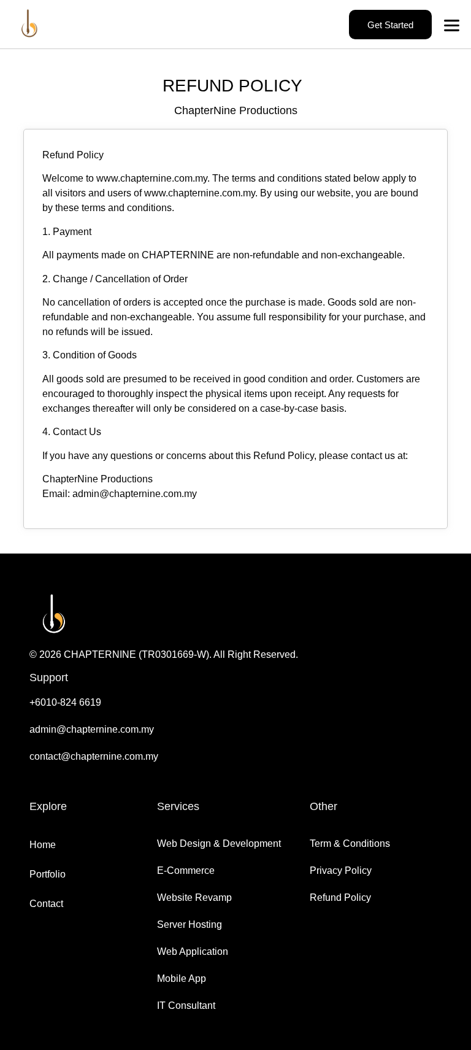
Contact (46, 903)
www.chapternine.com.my (151, 178)
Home (42, 845)
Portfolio (47, 874)
